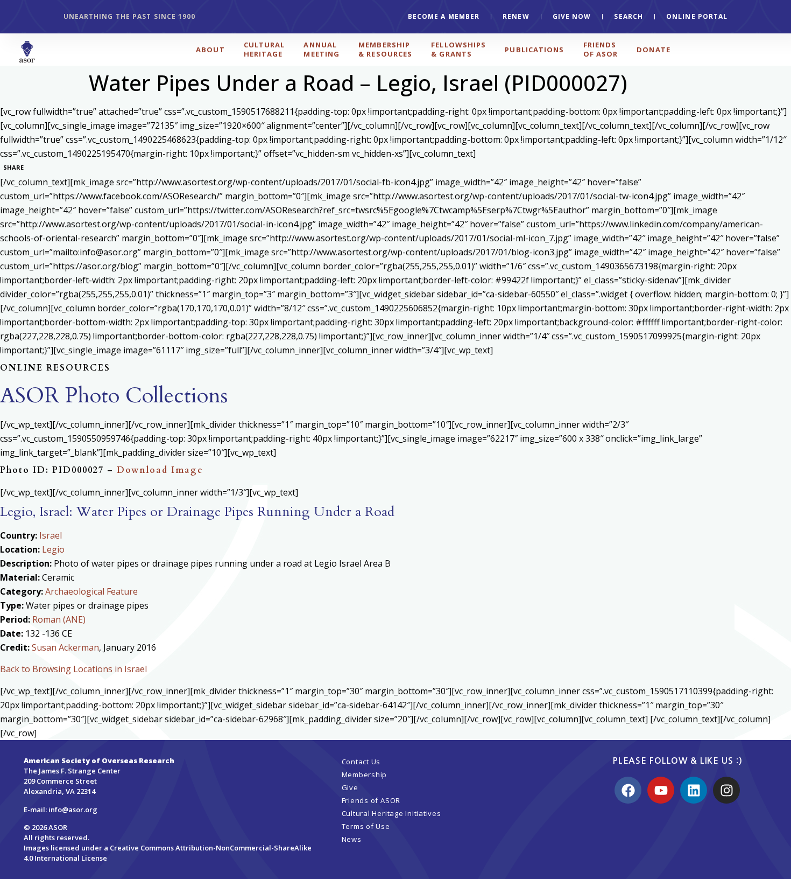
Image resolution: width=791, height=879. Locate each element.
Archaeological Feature (91, 591)
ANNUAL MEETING (321, 49)
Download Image (160, 470)
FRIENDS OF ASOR (600, 49)
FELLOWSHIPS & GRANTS (458, 49)
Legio (53, 549)
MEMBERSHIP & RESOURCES (385, 49)
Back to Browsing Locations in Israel (73, 669)
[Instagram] (726, 790)
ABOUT (210, 49)
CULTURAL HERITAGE (264, 49)
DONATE (653, 49)
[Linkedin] (693, 790)
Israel (50, 535)
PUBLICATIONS (534, 49)
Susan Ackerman (65, 647)
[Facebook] (628, 790)
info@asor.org (72, 809)
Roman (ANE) (59, 619)
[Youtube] (660, 790)
